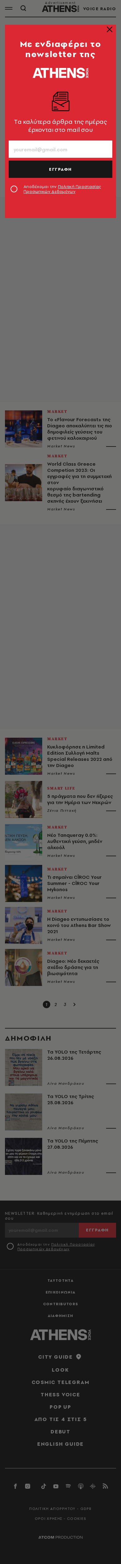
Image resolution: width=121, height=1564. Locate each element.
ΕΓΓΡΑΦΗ (60, 169)
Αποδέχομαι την (62, 189)
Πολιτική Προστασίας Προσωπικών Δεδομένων (62, 189)
